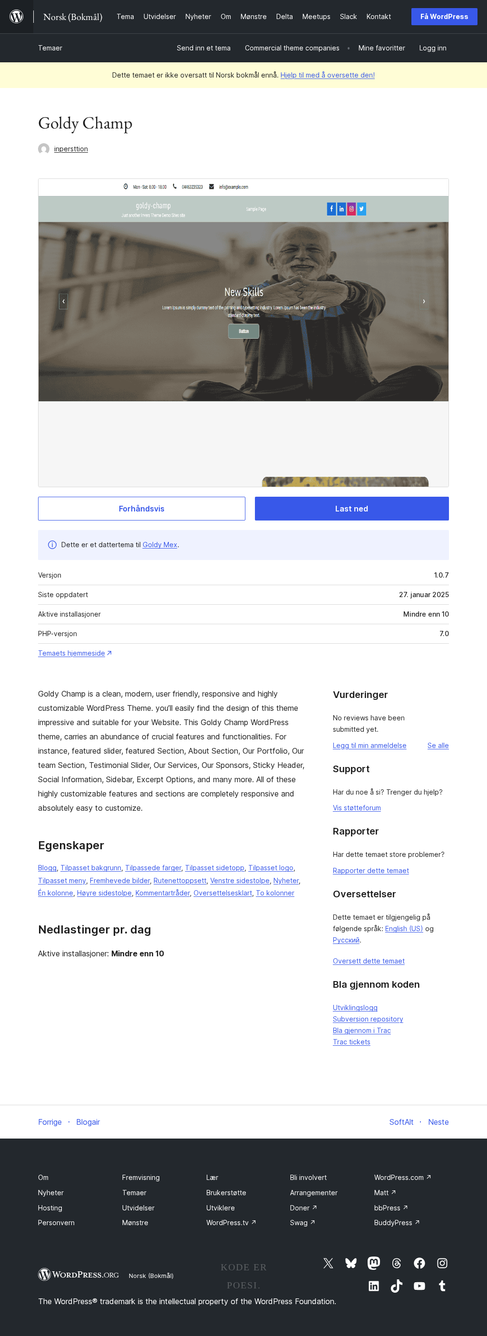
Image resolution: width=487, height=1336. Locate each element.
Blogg (47, 868)
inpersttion (71, 149)
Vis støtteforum (357, 808)
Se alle (438, 745)
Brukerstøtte (226, 1193)
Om (43, 1177)
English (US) (404, 928)
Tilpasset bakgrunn (90, 868)
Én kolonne (55, 893)
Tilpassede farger (153, 868)
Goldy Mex (160, 544)
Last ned (351, 508)
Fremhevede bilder (120, 880)
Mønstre (135, 1222)
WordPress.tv (231, 1222)
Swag (303, 1222)
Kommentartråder (163, 893)
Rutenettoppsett (180, 880)
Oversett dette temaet (369, 961)
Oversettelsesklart (223, 893)
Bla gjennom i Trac (362, 1030)
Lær (212, 1177)
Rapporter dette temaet (371, 870)
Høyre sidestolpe (104, 893)
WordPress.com (403, 1177)
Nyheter (286, 880)
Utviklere (220, 1208)
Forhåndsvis (142, 508)
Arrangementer (314, 1193)
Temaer (50, 48)
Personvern (56, 1222)
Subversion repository (368, 1019)
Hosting (50, 1208)
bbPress (391, 1208)
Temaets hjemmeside (71, 653)
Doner (304, 1208)
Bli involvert (308, 1177)
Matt (385, 1193)
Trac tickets (351, 1042)
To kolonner (275, 893)
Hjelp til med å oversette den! (328, 75)
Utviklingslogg (355, 1007)
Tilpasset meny (62, 880)
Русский (346, 940)
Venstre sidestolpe (240, 880)
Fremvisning (141, 1177)
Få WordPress (444, 16)
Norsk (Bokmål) (151, 1275)
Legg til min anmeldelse (370, 745)
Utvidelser (138, 1208)
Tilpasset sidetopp (214, 868)
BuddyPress (397, 1222)
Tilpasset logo (270, 868)
